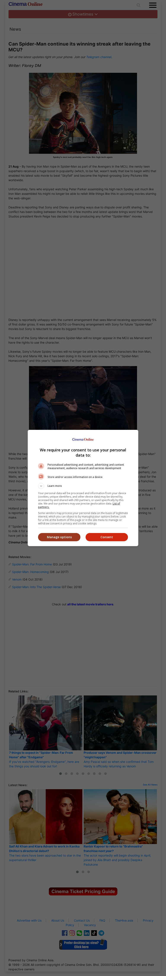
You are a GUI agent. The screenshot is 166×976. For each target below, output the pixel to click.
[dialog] (83, 488)
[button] (83, 486)
